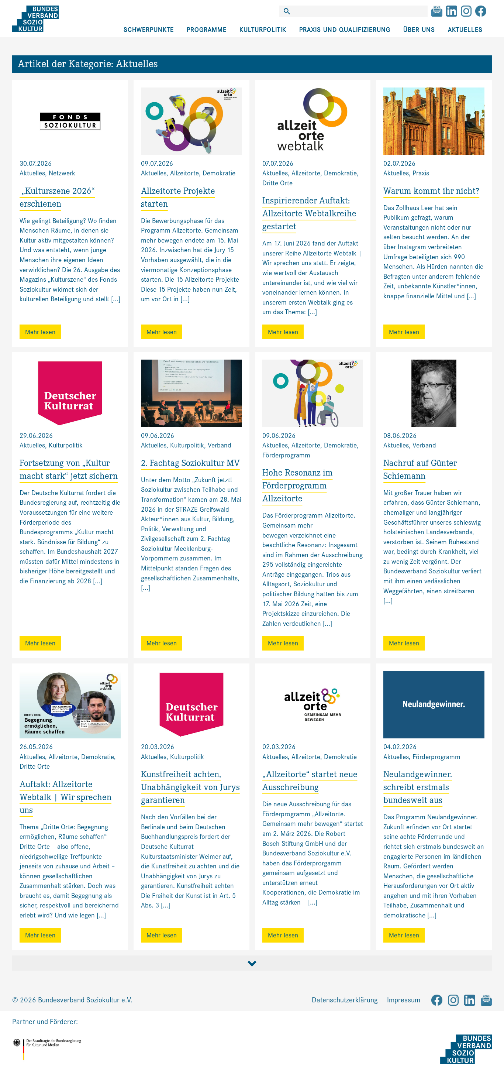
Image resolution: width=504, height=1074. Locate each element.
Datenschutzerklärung (345, 1000)
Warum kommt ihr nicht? (431, 192)
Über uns (419, 30)
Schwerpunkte (149, 30)
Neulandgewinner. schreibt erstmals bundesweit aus (417, 788)
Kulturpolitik (262, 30)
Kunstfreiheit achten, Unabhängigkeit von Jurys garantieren (190, 788)
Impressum (403, 1000)
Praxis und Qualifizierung (344, 30)
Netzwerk (62, 173)
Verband (219, 445)
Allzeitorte (184, 173)
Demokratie (219, 173)
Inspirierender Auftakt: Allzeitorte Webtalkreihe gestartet (309, 214)
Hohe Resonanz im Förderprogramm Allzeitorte (297, 486)
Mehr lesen (40, 332)
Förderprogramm (286, 455)
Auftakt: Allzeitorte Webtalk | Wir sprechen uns (65, 798)
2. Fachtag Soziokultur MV (190, 464)
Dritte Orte (277, 183)
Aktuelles (465, 30)
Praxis (420, 173)
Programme (207, 30)
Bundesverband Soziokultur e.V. (85, 1000)
